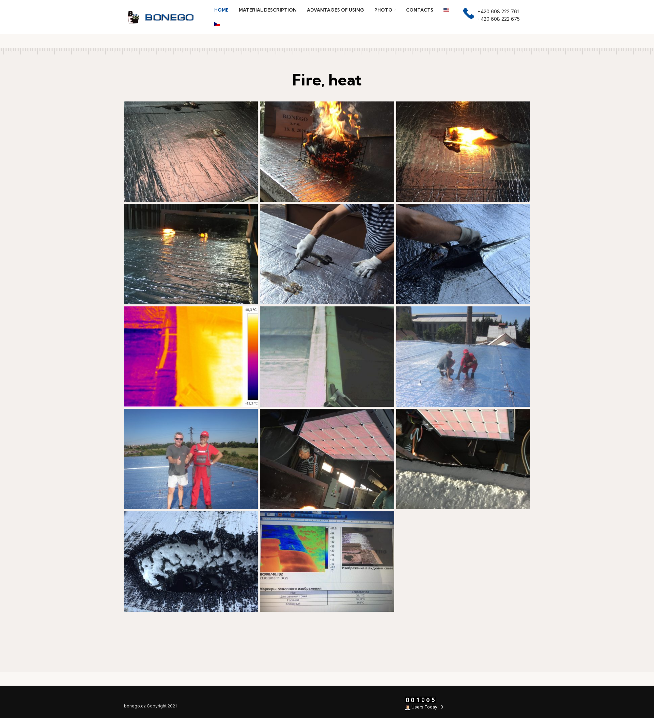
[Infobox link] (491, 17)
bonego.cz (135, 705)
